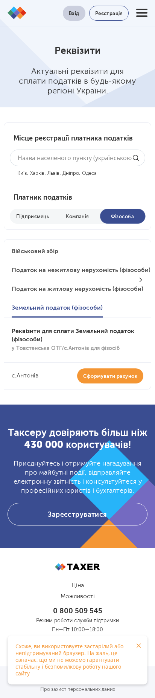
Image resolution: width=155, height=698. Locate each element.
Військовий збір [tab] (35, 252)
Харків (37, 173)
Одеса (89, 173)
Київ (22, 173)
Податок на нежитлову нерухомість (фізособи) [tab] (81, 270)
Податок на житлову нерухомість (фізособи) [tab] (77, 289)
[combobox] (77, 158)
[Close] (138, 645)
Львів (53, 173)
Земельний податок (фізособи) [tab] (57, 308)
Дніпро (70, 173)
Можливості (78, 597)
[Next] (140, 280)
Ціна (77, 586)
